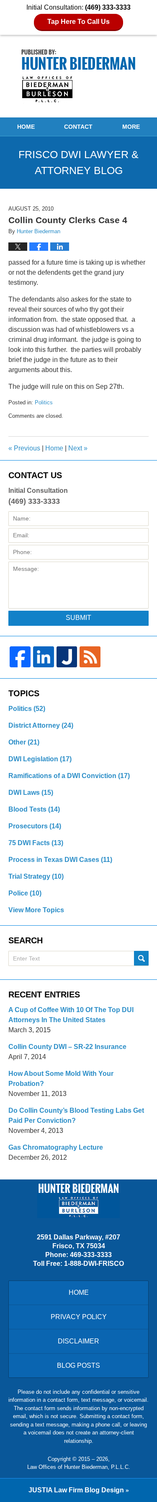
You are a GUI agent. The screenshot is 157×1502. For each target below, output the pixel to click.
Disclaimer (78, 1341)
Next (78, 448)
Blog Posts (78, 1365)
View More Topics (36, 910)
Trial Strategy (36, 876)
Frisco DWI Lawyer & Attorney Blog (78, 75)
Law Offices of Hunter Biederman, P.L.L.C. (78, 1467)
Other (23, 742)
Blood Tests (34, 809)
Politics (44, 402)
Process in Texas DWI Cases (60, 859)
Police (24, 893)
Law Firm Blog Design (76, 1490)
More (131, 126)
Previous (24, 448)
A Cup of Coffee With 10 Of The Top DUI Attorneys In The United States (71, 1014)
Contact (78, 126)
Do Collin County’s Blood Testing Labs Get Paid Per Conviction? (76, 1115)
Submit (78, 617)
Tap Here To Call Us (78, 21)
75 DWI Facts (35, 842)
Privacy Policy (79, 1316)
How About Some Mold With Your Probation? (60, 1078)
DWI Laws (30, 792)
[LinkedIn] (43, 656)
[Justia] (67, 656)
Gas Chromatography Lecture (55, 1147)
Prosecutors (34, 826)
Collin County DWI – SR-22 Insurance (67, 1046)
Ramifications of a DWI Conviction (69, 775)
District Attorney (40, 725)
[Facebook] (20, 656)
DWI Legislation (40, 759)
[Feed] (90, 656)
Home (26, 126)
